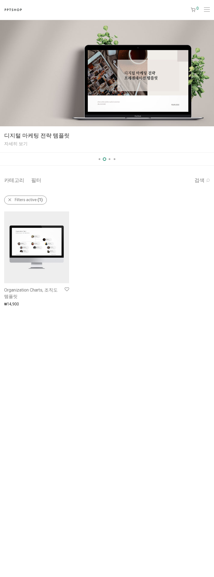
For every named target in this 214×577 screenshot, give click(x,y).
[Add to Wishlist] (66, 289)
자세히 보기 (16, 143)
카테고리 (14, 180)
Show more (11, 304)
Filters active (29, 200)
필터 (36, 180)
